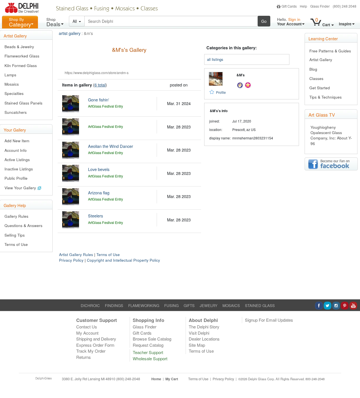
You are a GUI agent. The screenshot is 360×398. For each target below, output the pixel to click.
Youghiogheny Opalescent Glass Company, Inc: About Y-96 (331, 135)
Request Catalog (148, 345)
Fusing (101, 9)
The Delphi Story (204, 327)
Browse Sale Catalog (152, 339)
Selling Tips (14, 235)
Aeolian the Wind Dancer (110, 146)
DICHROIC (90, 305)
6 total (99, 85)
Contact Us (86, 327)
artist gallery (69, 33)
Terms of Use (16, 244)
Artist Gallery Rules (76, 254)
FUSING (171, 305)
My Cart (171, 378)
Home (156, 378)
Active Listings (17, 159)
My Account (87, 333)
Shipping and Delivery (96, 339)
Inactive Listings (18, 169)
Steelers (95, 216)
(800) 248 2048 (344, 6)
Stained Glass (72, 9)
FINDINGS (114, 305)
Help (303, 6)
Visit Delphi (199, 333)
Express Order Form (95, 345)
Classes (149, 9)
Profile (221, 92)
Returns (83, 357)
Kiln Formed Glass (20, 65)
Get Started (319, 87)
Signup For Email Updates (269, 320)
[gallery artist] (240, 84)
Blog (313, 69)
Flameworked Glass (21, 56)
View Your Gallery (20, 187)
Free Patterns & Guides (330, 51)
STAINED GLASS (260, 305)
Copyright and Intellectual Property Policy (123, 260)
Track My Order (90, 351)
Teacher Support (148, 352)
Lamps (10, 74)
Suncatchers (15, 112)
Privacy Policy (71, 260)
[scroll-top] (351, 382)
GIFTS (189, 305)
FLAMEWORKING (143, 305)
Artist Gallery (320, 59)
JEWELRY (208, 305)
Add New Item (16, 140)
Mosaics (125, 9)
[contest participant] (247, 84)
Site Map (197, 345)
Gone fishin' (98, 100)
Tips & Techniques (325, 97)
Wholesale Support (150, 358)
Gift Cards (289, 6)
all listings (215, 59)
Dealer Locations (204, 339)
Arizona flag (98, 192)
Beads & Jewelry (19, 46)
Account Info (15, 150)
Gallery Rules (16, 216)
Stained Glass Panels (23, 103)
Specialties (14, 93)
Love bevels (98, 169)
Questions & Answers (23, 225)
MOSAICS (231, 305)
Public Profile (16, 178)
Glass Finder (320, 6)
